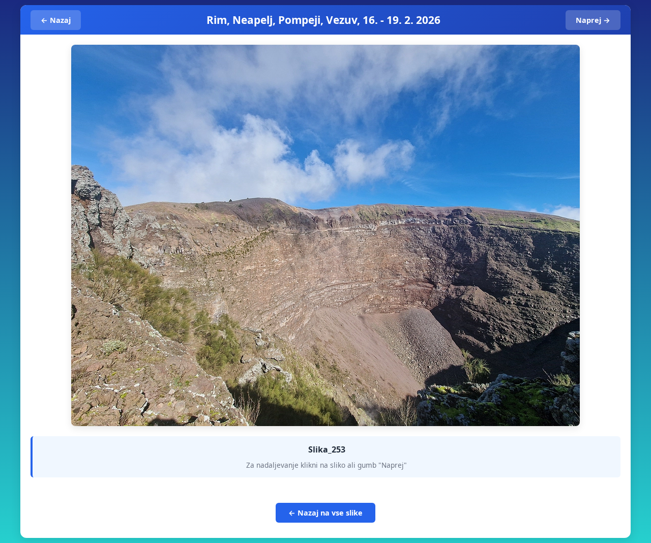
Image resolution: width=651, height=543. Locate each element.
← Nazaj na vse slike (325, 513)
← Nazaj (56, 20)
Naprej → (593, 20)
